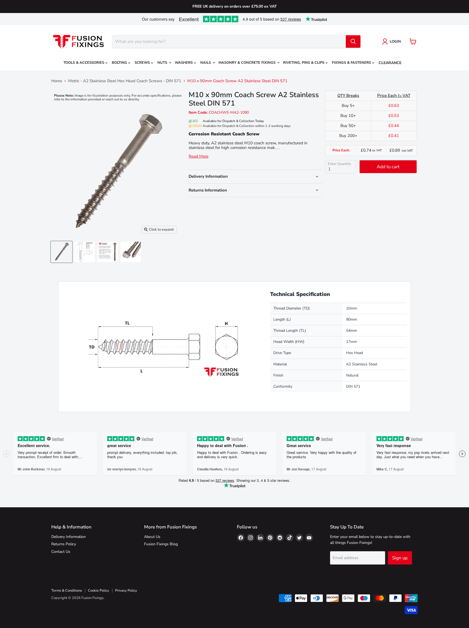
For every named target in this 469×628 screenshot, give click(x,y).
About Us (152, 536)
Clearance (390, 62)
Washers (184, 62)
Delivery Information (68, 536)
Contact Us (60, 551)
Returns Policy (63, 544)
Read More (198, 156)
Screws (143, 62)
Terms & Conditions (66, 590)
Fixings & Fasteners (352, 62)
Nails (206, 62)
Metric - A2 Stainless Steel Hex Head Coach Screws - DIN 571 (124, 81)
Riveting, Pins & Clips (304, 62)
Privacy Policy (126, 590)
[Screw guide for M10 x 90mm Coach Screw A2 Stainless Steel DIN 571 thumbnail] (84, 252)
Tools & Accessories (84, 62)
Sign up (400, 558)
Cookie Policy (98, 590)
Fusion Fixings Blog (161, 544)
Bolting (120, 62)
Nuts (162, 62)
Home (56, 81)
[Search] (353, 41)
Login (395, 41)
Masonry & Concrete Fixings (247, 62)
